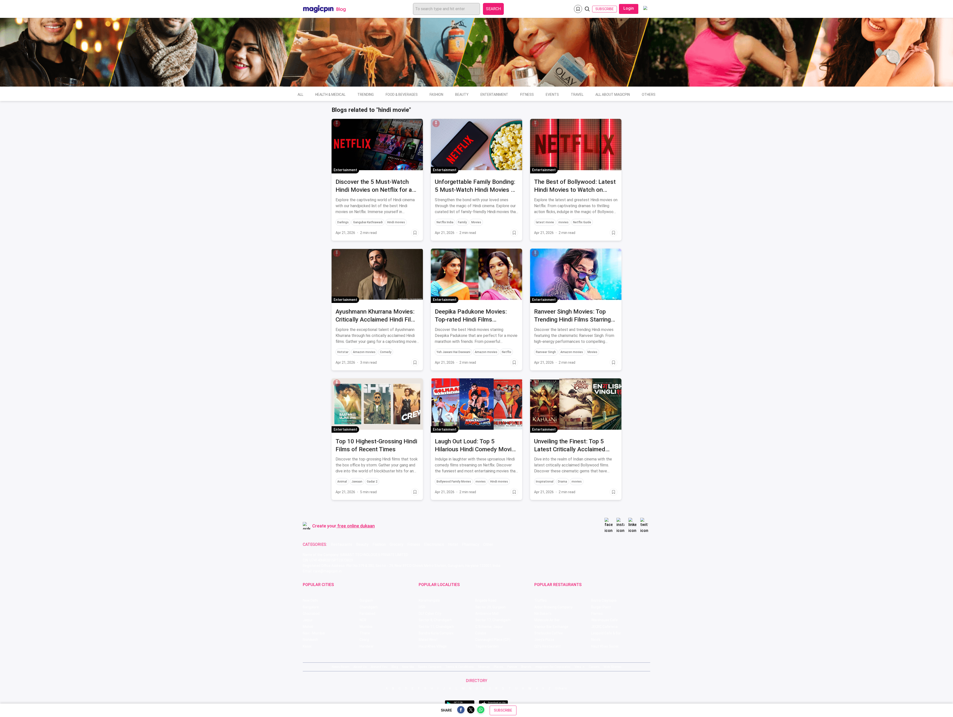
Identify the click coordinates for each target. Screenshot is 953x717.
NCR (363, 620)
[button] (336, 123)
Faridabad (367, 614)
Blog (394, 667)
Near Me (408, 667)
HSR (422, 607)
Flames (597, 614)
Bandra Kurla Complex (436, 633)
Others (648, 95)
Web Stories (612, 667)
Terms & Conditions (459, 667)
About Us (360, 667)
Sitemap (484, 667)
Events (552, 95)
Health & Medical (330, 95)
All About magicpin (612, 95)
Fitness (527, 95)
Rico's (595, 640)
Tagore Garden (487, 646)
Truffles (540, 600)
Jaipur (308, 620)
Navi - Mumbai (314, 633)
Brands (526, 667)
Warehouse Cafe (604, 620)
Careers (594, 667)
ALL (300, 95)
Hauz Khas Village (433, 646)
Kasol (307, 646)
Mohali (308, 627)
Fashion (436, 95)
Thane (365, 633)
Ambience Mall (487, 614)
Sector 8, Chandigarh (435, 620)
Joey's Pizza (544, 640)
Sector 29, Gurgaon (490, 607)
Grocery (396, 544)
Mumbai (366, 627)
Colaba (480, 633)
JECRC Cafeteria (604, 627)
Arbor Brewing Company (553, 607)
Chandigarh (369, 607)
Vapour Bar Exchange (551, 627)
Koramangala (429, 600)
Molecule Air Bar (547, 620)
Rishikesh (310, 640)
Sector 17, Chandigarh (493, 620)
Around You (379, 667)
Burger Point (601, 607)
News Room (340, 667)
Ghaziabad (311, 614)
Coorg (364, 640)
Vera (578, 667)
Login (628, 8)
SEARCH (493, 8)
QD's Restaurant (547, 646)
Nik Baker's (542, 614)
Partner (512, 667)
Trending (365, 95)
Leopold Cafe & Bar (606, 633)
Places (498, 667)
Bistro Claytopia (603, 600)
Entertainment (494, 95)
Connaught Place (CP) (492, 640)
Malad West (428, 640)
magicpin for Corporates (553, 667)
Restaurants (341, 544)
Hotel (453, 544)
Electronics (434, 544)
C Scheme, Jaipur (489, 627)
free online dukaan (356, 525)
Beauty (462, 95)
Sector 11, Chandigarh (436, 627)
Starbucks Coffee (548, 633)
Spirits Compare (429, 667)
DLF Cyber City (430, 614)
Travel (577, 95)
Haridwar (367, 646)
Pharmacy (470, 544)
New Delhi (310, 600)
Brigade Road (485, 600)
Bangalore (311, 607)
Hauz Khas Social (604, 646)
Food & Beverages (402, 95)
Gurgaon (366, 600)
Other (488, 544)
